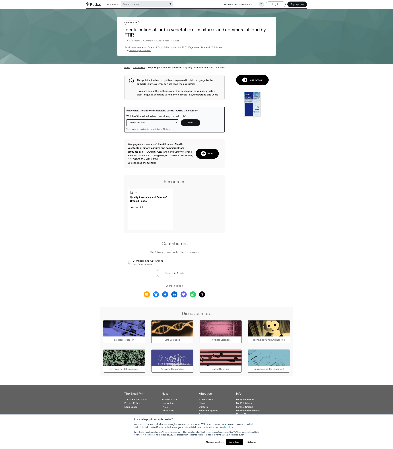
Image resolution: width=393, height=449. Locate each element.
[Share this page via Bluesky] (156, 294)
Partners (203, 414)
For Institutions (244, 406)
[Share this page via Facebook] (165, 294)
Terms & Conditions (135, 399)
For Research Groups (248, 410)
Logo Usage (131, 406)
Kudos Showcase (245, 414)
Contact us (168, 410)
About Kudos (206, 399)
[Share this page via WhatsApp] (193, 294)
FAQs (165, 406)
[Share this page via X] (202, 294)
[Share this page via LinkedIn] (174, 294)
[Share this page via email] (147, 294)
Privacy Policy (132, 403)
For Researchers (245, 399)
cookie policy (226, 427)
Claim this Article (174, 273)
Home (127, 67)
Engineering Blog (208, 410)
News (202, 403)
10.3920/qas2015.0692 (140, 50)
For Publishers (244, 403)
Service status (169, 399)
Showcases (139, 67)
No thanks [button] (251, 442)
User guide (168, 403)
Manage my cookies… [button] (215, 442)
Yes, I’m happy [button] (234, 442)
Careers (203, 406)
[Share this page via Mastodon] (183, 294)
